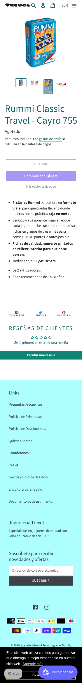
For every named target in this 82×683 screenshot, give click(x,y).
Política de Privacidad (25, 416)
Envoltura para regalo (25, 489)
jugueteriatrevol (31, 645)
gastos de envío (50, 139)
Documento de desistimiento (30, 501)
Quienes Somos (20, 441)
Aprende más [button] (33, 664)
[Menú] (74, 5)
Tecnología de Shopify (57, 645)
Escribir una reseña (41, 355)
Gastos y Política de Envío (28, 477)
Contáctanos (19, 453)
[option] (21, 83)
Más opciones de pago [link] (41, 186)
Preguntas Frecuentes (25, 404)
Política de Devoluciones (27, 428)
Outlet (13, 465)
